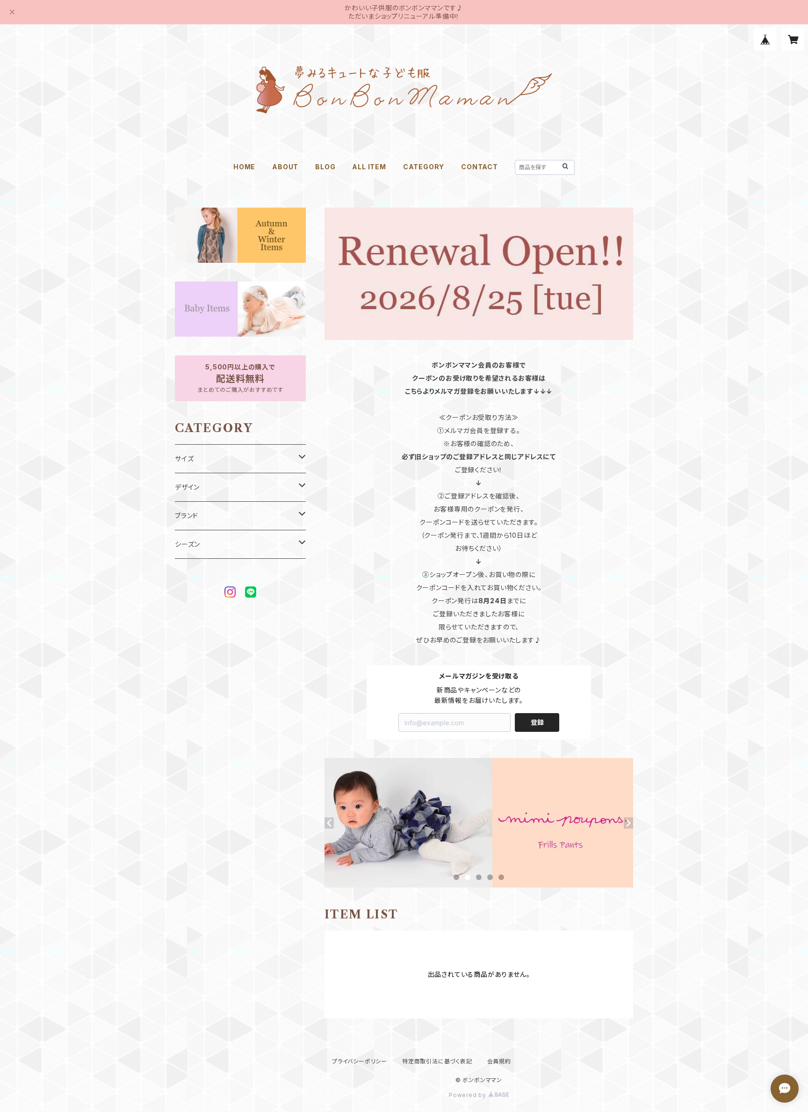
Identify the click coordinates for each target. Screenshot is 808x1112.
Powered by (468, 1094)
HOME (244, 167)
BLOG (325, 167)
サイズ (184, 458)
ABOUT (285, 167)
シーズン (187, 544)
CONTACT (479, 167)
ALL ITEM (369, 167)
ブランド (186, 516)
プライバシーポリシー (359, 1061)
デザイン (187, 487)
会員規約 (499, 1061)
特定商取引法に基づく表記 (437, 1061)
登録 (537, 722)
